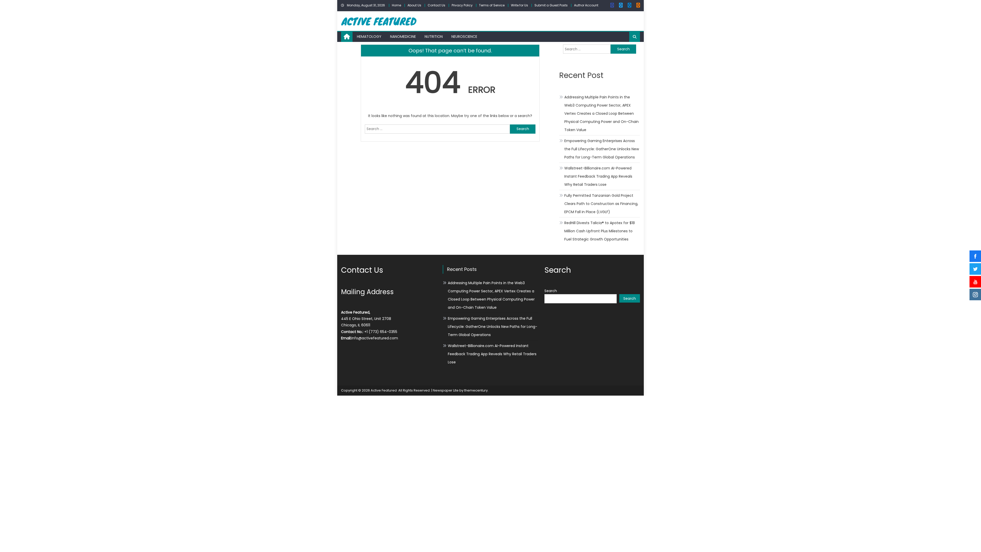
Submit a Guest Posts (551, 5)
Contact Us (436, 5)
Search (550, 290)
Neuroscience (464, 36)
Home (396, 5)
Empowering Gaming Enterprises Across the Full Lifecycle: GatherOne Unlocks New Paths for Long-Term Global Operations (601, 149)
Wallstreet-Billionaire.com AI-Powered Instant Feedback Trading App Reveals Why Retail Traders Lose (598, 176)
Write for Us (519, 5)
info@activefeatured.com (374, 338)
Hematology (369, 36)
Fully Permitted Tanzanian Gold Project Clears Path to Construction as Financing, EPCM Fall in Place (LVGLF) (601, 203)
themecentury (476, 390)
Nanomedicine (403, 36)
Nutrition (434, 36)
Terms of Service (492, 5)
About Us (414, 5)
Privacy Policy (462, 5)
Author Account (586, 5)
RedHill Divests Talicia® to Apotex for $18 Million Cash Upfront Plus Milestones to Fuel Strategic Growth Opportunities (599, 231)
